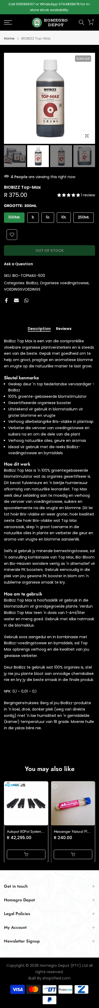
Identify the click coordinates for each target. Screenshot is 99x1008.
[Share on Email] (16, 300)
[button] (69, 195)
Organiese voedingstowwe (64, 283)
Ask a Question (18, 264)
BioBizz (32, 283)
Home (9, 38)
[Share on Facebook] (6, 300)
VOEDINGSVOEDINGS (22, 289)
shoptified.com (56, 978)
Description (39, 328)
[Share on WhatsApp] (26, 300)
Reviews (64, 328)
